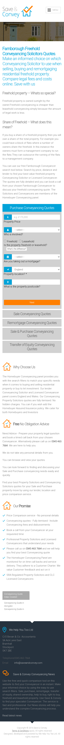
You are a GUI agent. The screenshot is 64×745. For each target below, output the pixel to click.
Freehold (12, 241)
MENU (55, 10)
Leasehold (28, 241)
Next (32, 302)
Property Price (12, 221)
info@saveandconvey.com (28, 663)
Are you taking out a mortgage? (22, 261)
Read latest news (12, 715)
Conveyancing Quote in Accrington (14, 610)
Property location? (15, 274)
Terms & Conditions (20, 731)
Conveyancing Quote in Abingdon (14, 604)
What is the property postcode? (22, 286)
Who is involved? (13, 234)
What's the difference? (16, 249)
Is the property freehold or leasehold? (25, 247)
